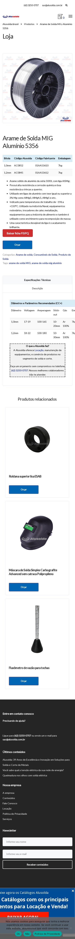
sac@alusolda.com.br (52, 5)
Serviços (7, 819)
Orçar (17, 244)
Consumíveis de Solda (45, 254)
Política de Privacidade (15, 813)
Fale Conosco (10, 803)
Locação (7, 808)
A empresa (8, 792)
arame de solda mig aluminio (47, 263)
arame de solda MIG (20, 263)
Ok (18, 933)
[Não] (70, 928)
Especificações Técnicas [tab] (37, 279)
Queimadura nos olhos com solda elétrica (25, 775)
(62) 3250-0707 (31, 5)
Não (27, 933)
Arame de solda (24, 254)
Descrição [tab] (37, 288)
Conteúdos (9, 798)
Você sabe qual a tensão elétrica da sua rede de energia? (33, 770)
